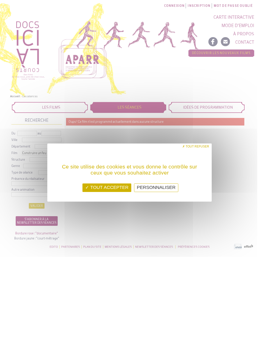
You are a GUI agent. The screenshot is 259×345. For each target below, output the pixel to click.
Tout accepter (108, 187)
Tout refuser (197, 146)
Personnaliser (156, 187)
